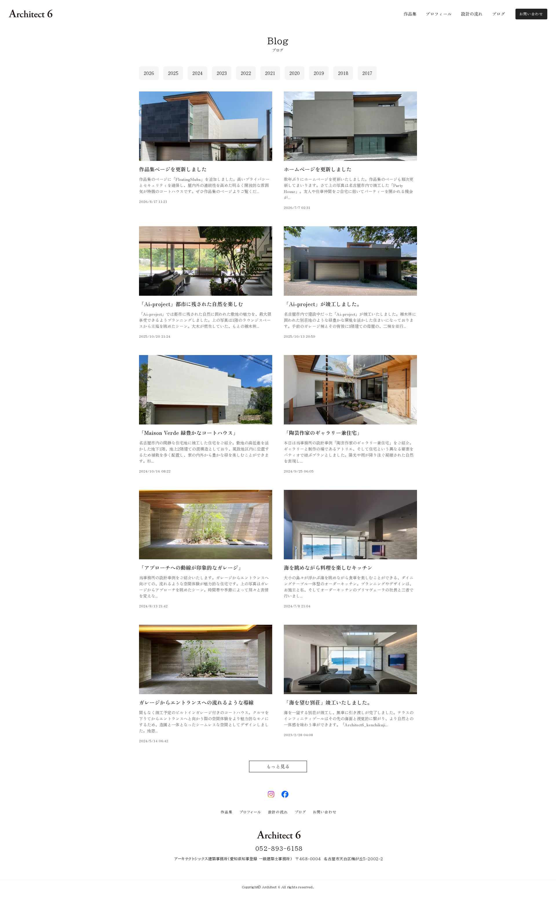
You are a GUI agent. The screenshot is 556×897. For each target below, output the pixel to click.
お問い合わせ (325, 812)
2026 (149, 73)
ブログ (300, 812)
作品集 (227, 812)
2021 (270, 73)
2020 (294, 73)
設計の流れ (278, 812)
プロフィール (250, 812)
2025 (173, 73)
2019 (319, 73)
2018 (343, 73)
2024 (197, 73)
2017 (367, 73)
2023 (222, 73)
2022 (246, 73)
